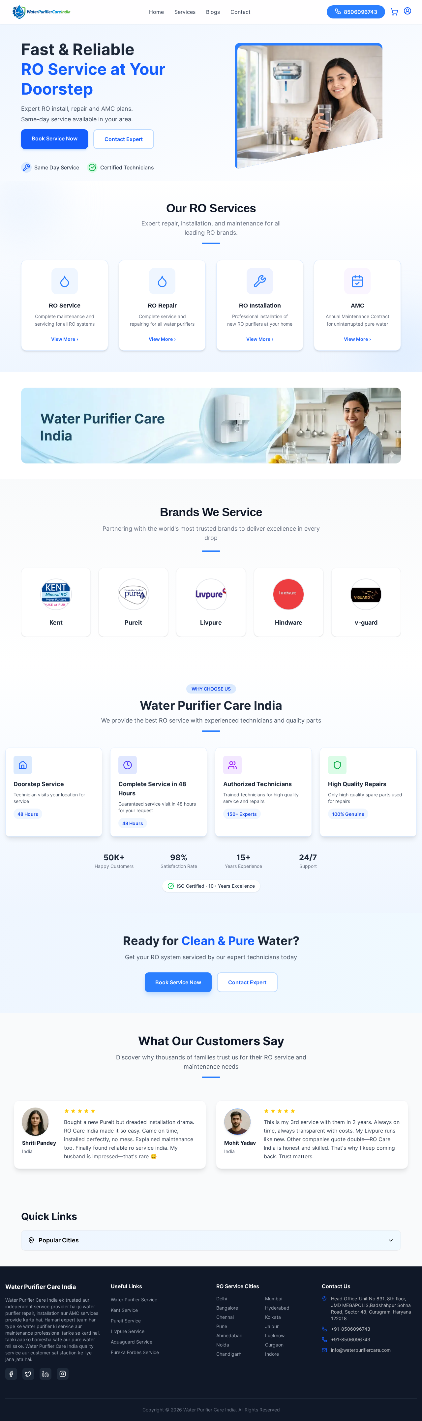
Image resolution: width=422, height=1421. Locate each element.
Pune (221, 1326)
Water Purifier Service (134, 1299)
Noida (222, 1344)
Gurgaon (274, 1344)
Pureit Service (126, 1320)
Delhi (221, 1298)
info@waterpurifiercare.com (361, 1350)
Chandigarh (228, 1354)
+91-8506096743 (350, 1329)
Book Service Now (54, 138)
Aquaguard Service (131, 1342)
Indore (272, 1354)
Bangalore (227, 1308)
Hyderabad (277, 1308)
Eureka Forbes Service (135, 1352)
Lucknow (275, 1335)
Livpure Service (127, 1331)
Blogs (213, 12)
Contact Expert (124, 139)
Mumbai (273, 1298)
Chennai (225, 1317)
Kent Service (124, 1310)
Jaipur (272, 1326)
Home (156, 12)
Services (185, 12)
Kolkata (273, 1317)
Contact (240, 12)
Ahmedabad (229, 1335)
